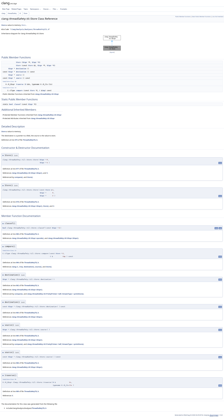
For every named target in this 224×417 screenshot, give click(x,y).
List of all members (217, 16)
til (20, 13)
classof (17, 104)
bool (11, 104)
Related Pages (16, 9)
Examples (63, 9)
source (19, 75)
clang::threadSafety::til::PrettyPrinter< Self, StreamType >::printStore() (55, 294)
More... (24, 25)
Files (54, 9)
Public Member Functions (183, 16)
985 (17, 336)
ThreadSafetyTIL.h (30, 140)
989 (17, 391)
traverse (19, 84)
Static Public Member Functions (201, 16)
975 (16, 140)
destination (21, 69)
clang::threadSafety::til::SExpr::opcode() (28, 238)
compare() (18, 177)
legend (112, 52)
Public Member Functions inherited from (31, 94)
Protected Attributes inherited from (29, 118)
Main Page (5, 9)
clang (3, 13)
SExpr (25, 62)
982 (17, 285)
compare (19, 90)
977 (17, 169)
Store (25, 13)
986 (17, 363)
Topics (26, 9)
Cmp (43, 90)
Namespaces (34, 9)
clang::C (15, 267)
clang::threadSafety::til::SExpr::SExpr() (27, 173)
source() (38, 267)
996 (17, 262)
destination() (29, 267)
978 (17, 202)
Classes (46, 9)
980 (17, 234)
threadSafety (12, 13)
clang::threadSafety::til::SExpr (47, 94)
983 (17, 313)
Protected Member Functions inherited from (32, 115)
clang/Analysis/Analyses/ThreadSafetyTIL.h (30, 29)
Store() (30, 177)
